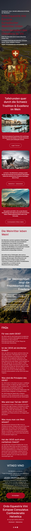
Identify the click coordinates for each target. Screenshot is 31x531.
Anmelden (15, 495)
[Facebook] (15, 527)
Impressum (12, 522)
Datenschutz (19, 522)
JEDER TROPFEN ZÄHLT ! (15, 478)
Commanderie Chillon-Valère (15, 222)
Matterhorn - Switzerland (15, 183)
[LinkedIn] (17, 527)
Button (25, 317)
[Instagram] (13, 527)
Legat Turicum (15, 145)
